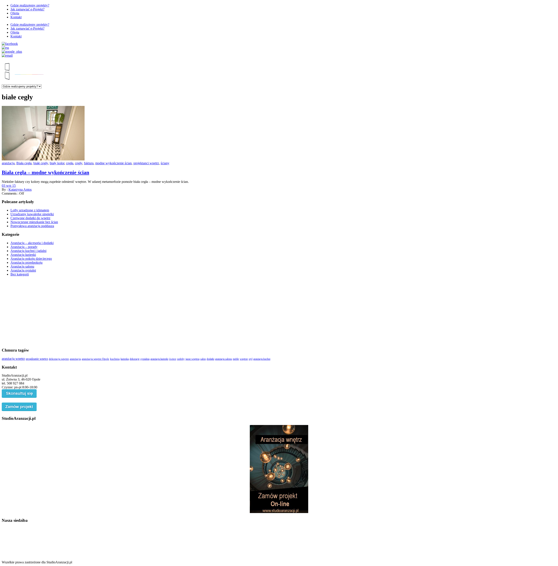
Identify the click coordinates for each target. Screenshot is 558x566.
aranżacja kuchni (261, 358)
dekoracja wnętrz (59, 358)
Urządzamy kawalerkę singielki (32, 214)
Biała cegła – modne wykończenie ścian (45, 172)
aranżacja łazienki (159, 358)
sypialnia (145, 358)
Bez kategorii (19, 274)
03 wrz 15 (9, 185)
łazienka (125, 358)
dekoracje (135, 358)
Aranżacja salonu (22, 266)
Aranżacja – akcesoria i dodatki (32, 243)
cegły (78, 163)
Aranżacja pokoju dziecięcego (31, 258)
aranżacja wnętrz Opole (95, 358)
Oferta (14, 13)
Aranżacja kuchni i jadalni (28, 251)
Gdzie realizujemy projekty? (29, 5)
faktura (89, 163)
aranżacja (8, 163)
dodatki (210, 358)
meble (236, 358)
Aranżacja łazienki (23, 255)
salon (203, 358)
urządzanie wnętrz (37, 358)
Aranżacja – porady (23, 247)
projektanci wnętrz (146, 163)
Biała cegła (24, 163)
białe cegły (40, 163)
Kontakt (16, 17)
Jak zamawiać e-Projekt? (27, 9)
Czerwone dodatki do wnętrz (30, 218)
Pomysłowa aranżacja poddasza (32, 226)
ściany (165, 163)
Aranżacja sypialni (23, 270)
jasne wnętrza (192, 358)
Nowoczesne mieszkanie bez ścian (34, 222)
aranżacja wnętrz (13, 358)
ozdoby (181, 358)
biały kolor (57, 163)
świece (172, 358)
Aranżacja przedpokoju (26, 262)
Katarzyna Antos (20, 189)
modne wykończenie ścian (113, 163)
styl (250, 358)
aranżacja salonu (223, 358)
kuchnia (115, 358)
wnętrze (244, 358)
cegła (69, 163)
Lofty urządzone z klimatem (29, 210)
